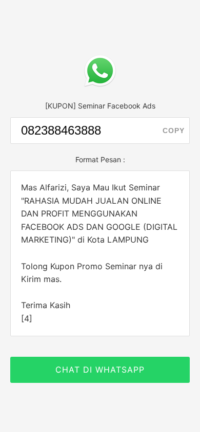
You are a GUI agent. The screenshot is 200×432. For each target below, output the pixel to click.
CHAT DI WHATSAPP (100, 369)
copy (174, 130)
